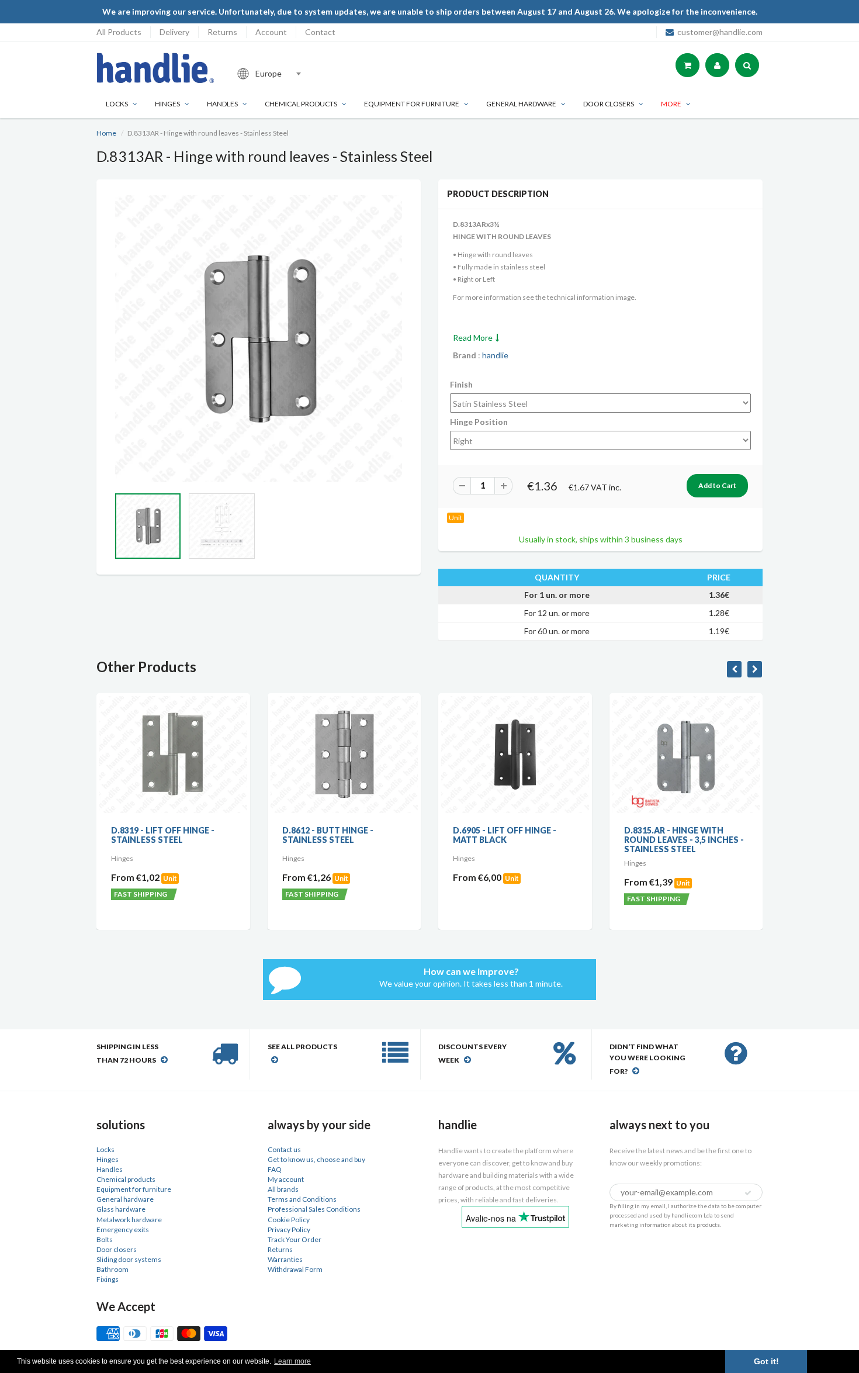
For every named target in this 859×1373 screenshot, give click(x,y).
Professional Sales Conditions (314, 1209)
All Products (118, 32)
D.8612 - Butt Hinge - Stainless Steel (327, 835)
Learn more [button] (292, 1361)
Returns (222, 32)
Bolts (104, 1239)
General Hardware (521, 103)
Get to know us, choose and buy (316, 1159)
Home (106, 133)
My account (286, 1179)
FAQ (275, 1169)
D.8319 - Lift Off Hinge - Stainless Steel (162, 835)
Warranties (285, 1259)
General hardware (125, 1199)
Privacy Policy (289, 1229)
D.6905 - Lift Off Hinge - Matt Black (504, 835)
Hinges (167, 103)
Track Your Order (294, 1239)
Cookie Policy (289, 1219)
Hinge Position (479, 422)
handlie (495, 355)
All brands (283, 1189)
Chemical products (301, 103)
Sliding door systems (128, 1259)
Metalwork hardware (129, 1219)
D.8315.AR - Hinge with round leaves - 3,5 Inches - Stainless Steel (684, 839)
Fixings (107, 1279)
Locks (117, 103)
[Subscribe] (748, 1193)
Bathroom (112, 1269)
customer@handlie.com (720, 32)
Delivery (174, 32)
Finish (461, 384)
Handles (222, 103)
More (671, 103)
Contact (320, 32)
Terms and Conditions (302, 1199)
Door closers (608, 103)
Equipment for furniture (411, 103)
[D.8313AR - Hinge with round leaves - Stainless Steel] (258, 338)
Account (271, 32)
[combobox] (309, 73)
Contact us (284, 1149)
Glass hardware (121, 1209)
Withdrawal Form (295, 1269)
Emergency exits (122, 1229)
